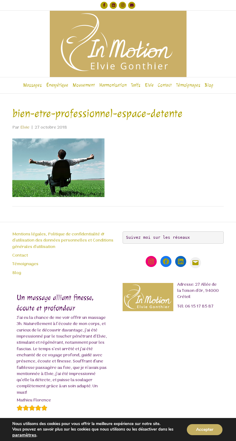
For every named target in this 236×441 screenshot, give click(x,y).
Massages (32, 85)
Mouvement (84, 85)
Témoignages (188, 85)
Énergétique (57, 85)
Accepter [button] (204, 429)
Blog (209, 85)
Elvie (149, 85)
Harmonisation (113, 85)
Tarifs (135, 85)
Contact (165, 85)
